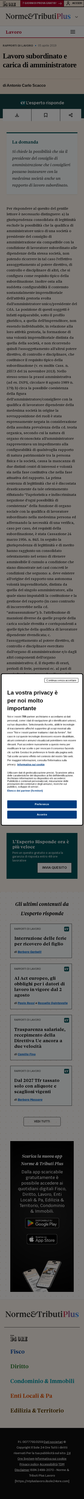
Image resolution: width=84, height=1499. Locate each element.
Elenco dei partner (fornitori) (25, 790)
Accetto (42, 814)
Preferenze (42, 804)
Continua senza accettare (61, 680)
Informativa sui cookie (31, 764)
